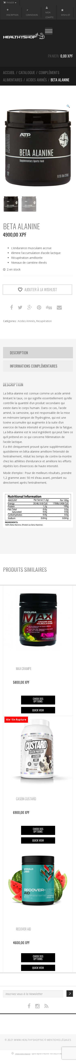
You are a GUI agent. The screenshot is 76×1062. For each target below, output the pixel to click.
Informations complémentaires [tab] (33, 366)
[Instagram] (37, 1006)
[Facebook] (29, 1006)
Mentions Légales (59, 1040)
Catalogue (27, 72)
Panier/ (60, 56)
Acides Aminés (36, 79)
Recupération (44, 321)
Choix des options (38, 700)
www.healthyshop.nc (29, 1040)
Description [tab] (19, 352)
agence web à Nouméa (22, 1054)
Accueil (9, 72)
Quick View (38, 710)
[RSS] (46, 1006)
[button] (68, 106)
